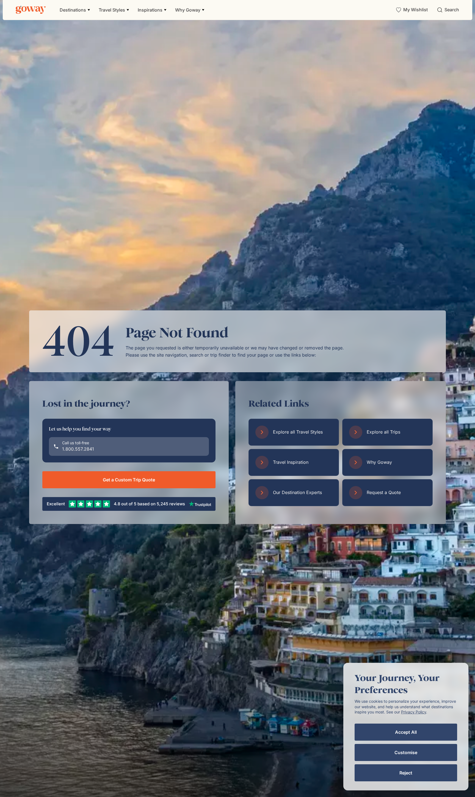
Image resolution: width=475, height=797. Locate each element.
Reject (405, 773)
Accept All (406, 732)
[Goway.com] (31, 10)
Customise (405, 752)
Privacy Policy (413, 712)
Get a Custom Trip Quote (129, 479)
